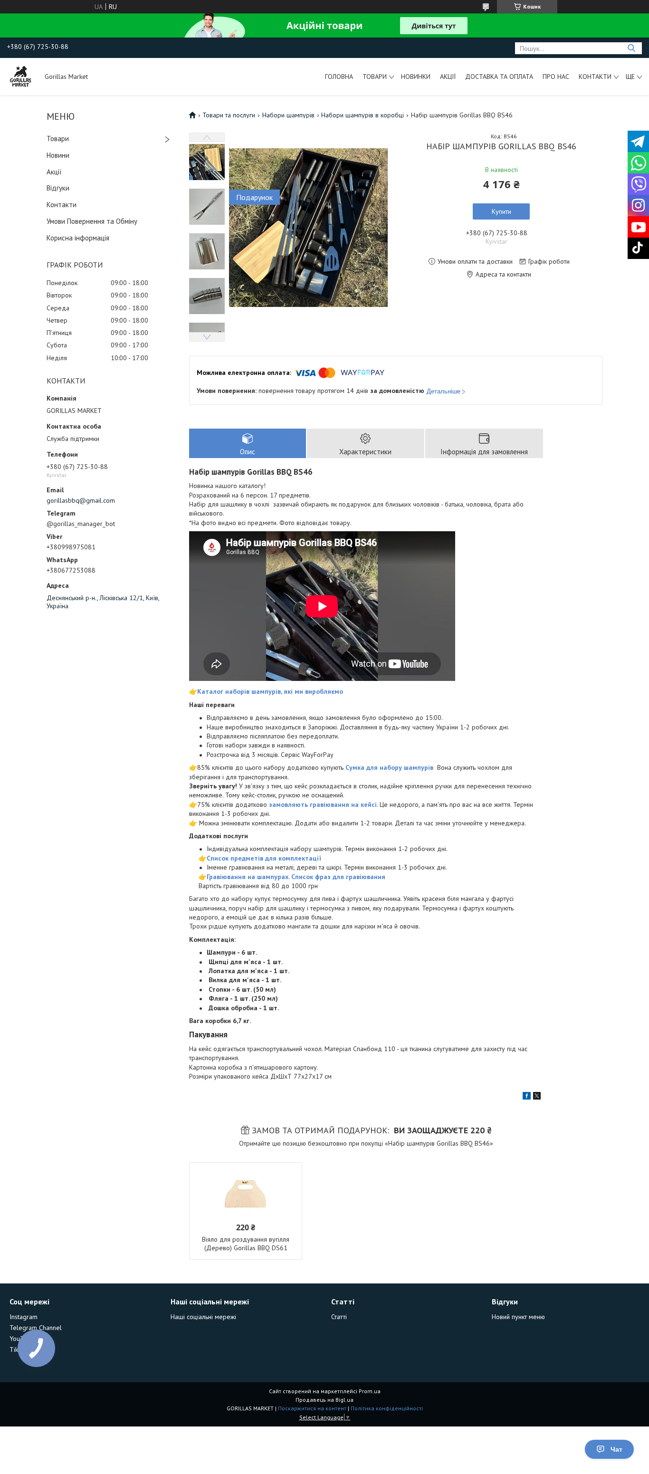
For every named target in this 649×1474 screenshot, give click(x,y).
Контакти (595, 76)
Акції (448, 76)
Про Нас (556, 76)
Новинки (415, 76)
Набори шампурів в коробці (362, 115)
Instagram (24, 1316)
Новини (58, 155)
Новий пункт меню (518, 1316)
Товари (375, 76)
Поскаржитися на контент (312, 1408)
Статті (339, 1316)
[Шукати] (631, 48)
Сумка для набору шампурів (390, 767)
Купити (501, 211)
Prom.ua (370, 1391)
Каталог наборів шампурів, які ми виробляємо (270, 691)
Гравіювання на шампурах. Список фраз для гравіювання (296, 876)
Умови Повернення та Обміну (92, 221)
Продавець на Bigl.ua (324, 1399)
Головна (339, 76)
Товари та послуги (228, 115)
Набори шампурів (288, 115)
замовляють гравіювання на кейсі (323, 804)
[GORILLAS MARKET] (21, 76)
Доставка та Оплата (499, 76)
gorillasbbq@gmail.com (81, 500)
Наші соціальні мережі (203, 1316)
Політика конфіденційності (387, 1408)
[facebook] (527, 1097)
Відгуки (58, 187)
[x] (537, 1097)
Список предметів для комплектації (264, 858)
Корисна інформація (78, 237)
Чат (616, 1449)
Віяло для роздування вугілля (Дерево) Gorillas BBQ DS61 (245, 1243)
